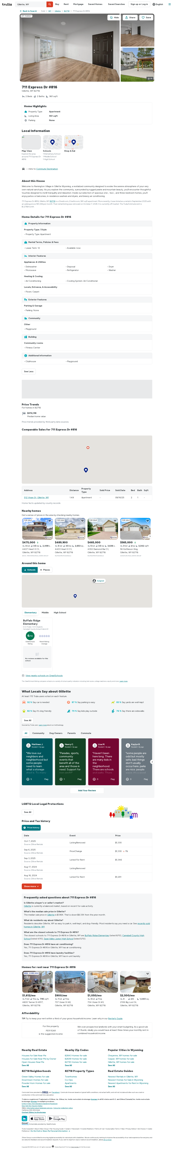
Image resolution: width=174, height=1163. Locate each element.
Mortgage (78, 4)
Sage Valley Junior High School (58, 938)
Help (123, 1129)
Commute (86, 733)
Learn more (124, 681)
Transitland (56, 1092)
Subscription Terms (112, 1129)
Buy (57, 4)
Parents (72, 733)
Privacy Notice (131, 1129)
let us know (107, 1140)
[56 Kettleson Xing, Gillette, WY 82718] (135, 529)
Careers (67, 1129)
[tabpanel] (87, 861)
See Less (30, 371)
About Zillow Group (41, 1129)
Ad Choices (142, 1129)
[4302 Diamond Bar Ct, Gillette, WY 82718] (103, 529)
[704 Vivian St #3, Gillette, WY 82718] (103, 982)
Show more (30, 886)
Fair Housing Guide (56, 1129)
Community (38, 733)
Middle (45, 612)
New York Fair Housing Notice (32, 1106)
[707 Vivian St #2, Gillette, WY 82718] (70, 982)
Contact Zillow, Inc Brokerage (34, 1112)
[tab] (30, 570)
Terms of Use (99, 1129)
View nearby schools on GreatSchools (44, 675)
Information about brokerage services (39, 1108)
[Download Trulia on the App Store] (37, 1118)
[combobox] (34, 4)
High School (60, 612)
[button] (49, 4)
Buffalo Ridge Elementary (97, 935)
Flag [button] (46, 779)
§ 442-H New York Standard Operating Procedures (39, 1104)
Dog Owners (55, 733)
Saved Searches (116, 4)
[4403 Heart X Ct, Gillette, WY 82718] (70, 529)
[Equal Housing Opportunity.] (53, 1147)
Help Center (75, 1147)
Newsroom (76, 1129)
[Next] (150, 536)
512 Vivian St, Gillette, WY (36, 497)
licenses (94, 1099)
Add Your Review (87, 790)
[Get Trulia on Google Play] (57, 1118)
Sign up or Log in (139, 4)
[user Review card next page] (152, 762)
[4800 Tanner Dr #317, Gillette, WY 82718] (37, 982)
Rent (66, 4)
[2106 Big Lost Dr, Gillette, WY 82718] (135, 982)
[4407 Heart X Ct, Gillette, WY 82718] (37, 529)
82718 (66, 11)
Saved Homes (95, 4)
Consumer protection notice (63, 1108)
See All (29, 720)
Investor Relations (87, 1129)
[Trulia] (24, 1118)
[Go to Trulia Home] (8, 4)
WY (49, 11)
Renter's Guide (115, 1018)
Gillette (58, 11)
